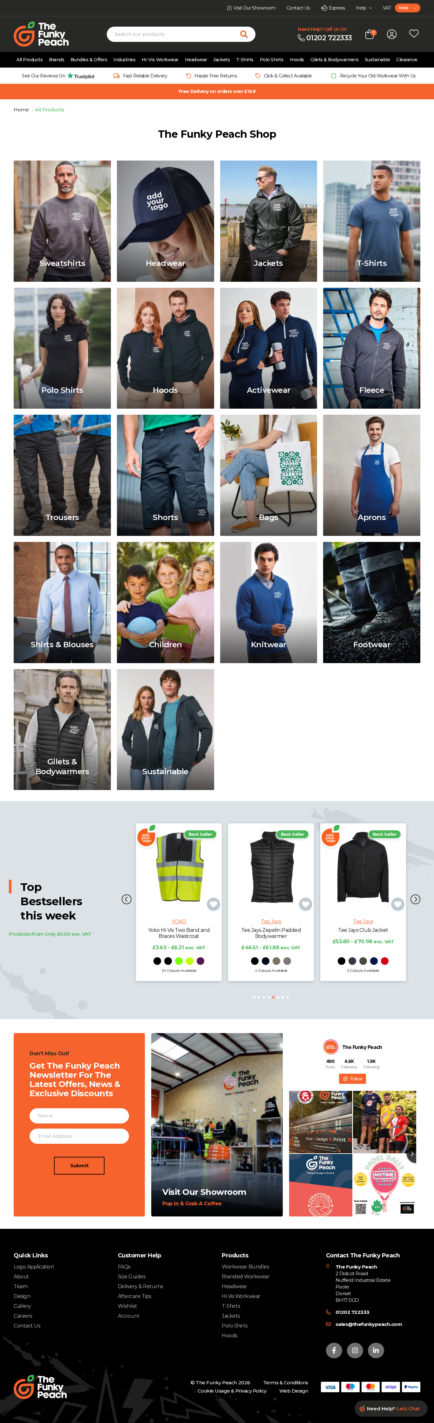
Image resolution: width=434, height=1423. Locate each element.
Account (129, 1316)
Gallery (22, 1306)
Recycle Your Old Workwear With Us (378, 76)
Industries (124, 60)
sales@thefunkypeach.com (369, 1324)
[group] (56, 75)
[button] (127, 900)
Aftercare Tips (134, 1296)
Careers (23, 1316)
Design (22, 1296)
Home (22, 110)
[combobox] (407, 7)
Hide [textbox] (403, 7)
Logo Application (34, 1267)
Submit (79, 1166)
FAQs (124, 1267)
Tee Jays (179, 922)
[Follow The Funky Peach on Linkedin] (376, 1350)
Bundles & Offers (89, 60)
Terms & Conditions (285, 1383)
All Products (30, 60)
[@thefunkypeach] (330, 1047)
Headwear (196, 60)
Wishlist (127, 1306)
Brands (56, 60)
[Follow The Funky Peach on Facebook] (334, 1350)
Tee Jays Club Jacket (271, 930)
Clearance (406, 60)
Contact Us (27, 1326)
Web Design (293, 1391)
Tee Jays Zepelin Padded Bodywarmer (179, 933)
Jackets (221, 60)
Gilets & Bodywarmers (334, 60)
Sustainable (377, 60)
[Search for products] (247, 34)
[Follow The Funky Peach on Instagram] (355, 1350)
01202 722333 (353, 1312)
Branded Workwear (245, 1277)
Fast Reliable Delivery (145, 76)
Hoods (297, 60)
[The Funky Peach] (48, 34)
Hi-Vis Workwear (160, 60)
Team (20, 1286)
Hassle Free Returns (215, 76)
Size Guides (132, 1277)
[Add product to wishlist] (213, 904)
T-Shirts (245, 60)
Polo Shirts (272, 60)
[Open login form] (392, 34)
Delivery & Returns (140, 1286)
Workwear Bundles (245, 1267)
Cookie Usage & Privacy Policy (232, 1391)
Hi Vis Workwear (241, 1296)
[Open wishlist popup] (414, 34)
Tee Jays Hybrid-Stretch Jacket (363, 933)
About (21, 1277)
